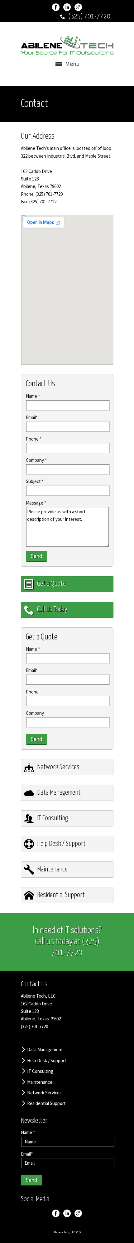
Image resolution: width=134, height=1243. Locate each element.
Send (36, 556)
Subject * (35, 481)
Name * (33, 396)
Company (35, 713)
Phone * (33, 439)
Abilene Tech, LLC (64, 1232)
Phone (32, 692)
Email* (32, 417)
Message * (36, 503)
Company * (36, 460)
